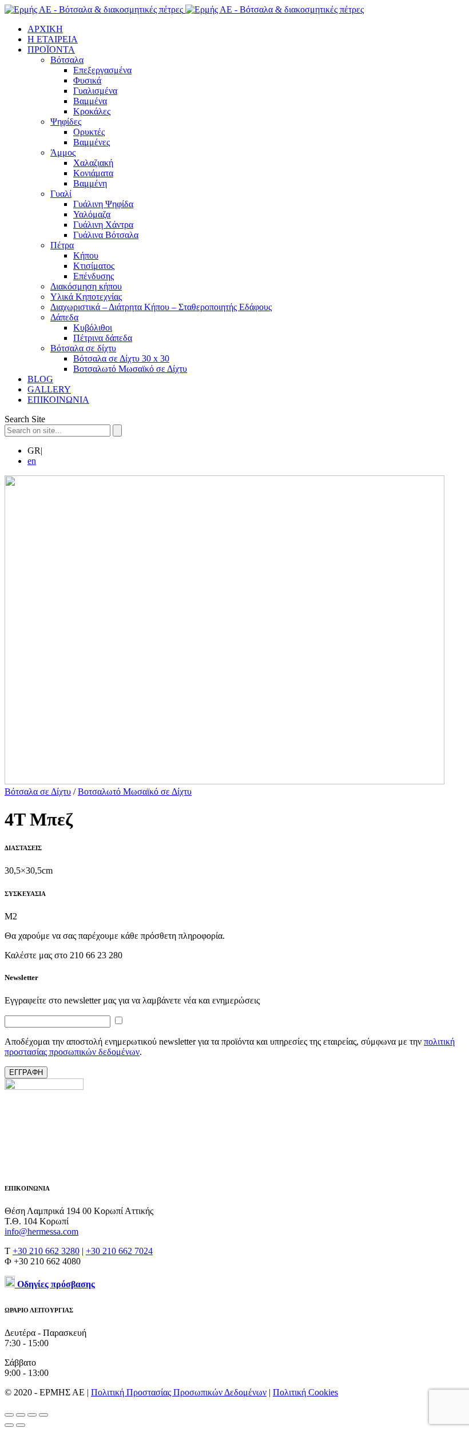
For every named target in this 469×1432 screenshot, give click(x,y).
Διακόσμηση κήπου (86, 286)
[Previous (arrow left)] (9, 1425)
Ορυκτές (89, 132)
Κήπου (85, 255)
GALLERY (49, 389)
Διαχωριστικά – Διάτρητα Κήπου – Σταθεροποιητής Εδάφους (161, 307)
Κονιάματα (93, 173)
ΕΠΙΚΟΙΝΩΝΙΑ (58, 399)
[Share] (20, 1415)
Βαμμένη (90, 183)
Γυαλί (60, 194)
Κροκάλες (91, 111)
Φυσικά (87, 80)
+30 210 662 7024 (119, 1251)
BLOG (40, 379)
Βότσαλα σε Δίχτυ (38, 791)
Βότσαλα (67, 60)
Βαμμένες (91, 142)
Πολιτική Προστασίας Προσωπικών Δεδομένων (179, 1392)
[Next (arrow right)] (20, 1425)
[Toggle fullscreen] (32, 1415)
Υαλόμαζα (91, 214)
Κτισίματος (93, 266)
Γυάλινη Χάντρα (103, 224)
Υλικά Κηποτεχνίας (86, 297)
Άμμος (62, 152)
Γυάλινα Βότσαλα (105, 235)
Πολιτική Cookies (305, 1392)
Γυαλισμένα (95, 91)
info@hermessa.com (41, 1231)
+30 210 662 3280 (46, 1251)
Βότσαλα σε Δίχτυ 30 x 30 (121, 358)
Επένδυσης (93, 276)
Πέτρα (62, 245)
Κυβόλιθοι (92, 327)
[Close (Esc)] (9, 1415)
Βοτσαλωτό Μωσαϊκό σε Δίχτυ (130, 369)
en (31, 461)
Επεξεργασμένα (102, 70)
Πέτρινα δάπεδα (102, 338)
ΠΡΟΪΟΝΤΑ (51, 49)
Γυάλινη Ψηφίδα (103, 204)
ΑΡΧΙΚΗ (45, 29)
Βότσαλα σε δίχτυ (83, 348)
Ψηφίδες (65, 121)
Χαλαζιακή (93, 163)
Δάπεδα (64, 317)
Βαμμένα (90, 101)
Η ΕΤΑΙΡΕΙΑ (52, 39)
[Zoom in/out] (43, 1415)
